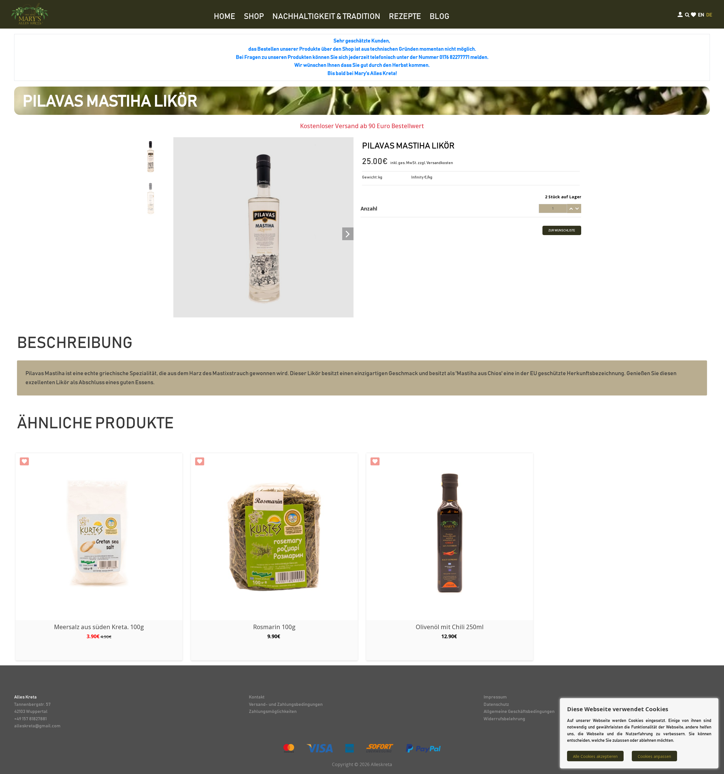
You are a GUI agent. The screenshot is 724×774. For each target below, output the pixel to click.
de (709, 15)
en (701, 15)
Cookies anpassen (654, 756)
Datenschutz (496, 704)
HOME (224, 17)
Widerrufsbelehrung (504, 719)
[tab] (471, 208)
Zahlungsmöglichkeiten (273, 711)
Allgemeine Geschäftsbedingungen (519, 711)
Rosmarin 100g (274, 627)
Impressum (495, 697)
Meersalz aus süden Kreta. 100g (99, 627)
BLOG (439, 17)
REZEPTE (405, 17)
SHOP (254, 17)
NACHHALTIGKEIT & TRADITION (326, 17)
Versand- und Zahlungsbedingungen (286, 704)
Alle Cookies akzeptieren (595, 756)
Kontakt (256, 697)
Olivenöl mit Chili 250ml (450, 627)
